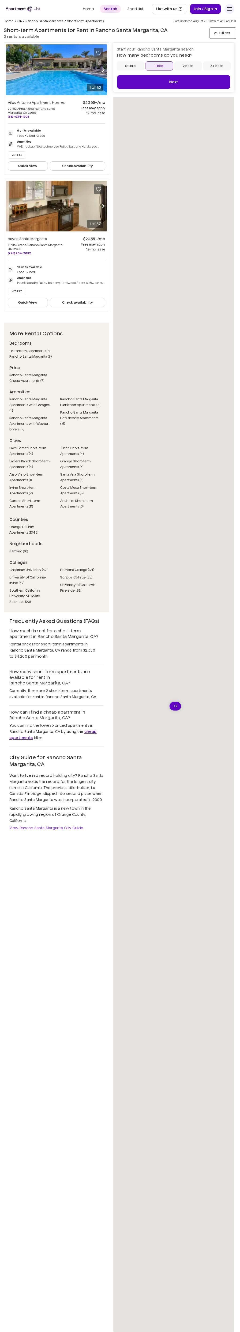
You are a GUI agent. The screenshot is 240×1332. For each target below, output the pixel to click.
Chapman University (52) (28, 570)
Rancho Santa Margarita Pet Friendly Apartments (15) (79, 418)
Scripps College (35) (76, 577)
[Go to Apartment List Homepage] (23, 8)
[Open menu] (229, 9)
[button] (175, 706)
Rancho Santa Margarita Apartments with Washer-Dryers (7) (29, 423)
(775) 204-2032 (19, 253)
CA (19, 21)
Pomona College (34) (77, 570)
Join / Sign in (205, 9)
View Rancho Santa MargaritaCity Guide (46, 828)
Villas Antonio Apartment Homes (36, 103)
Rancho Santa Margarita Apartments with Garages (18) (29, 404)
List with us (171, 10)
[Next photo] (103, 69)
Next (173, 82)
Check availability (77, 166)
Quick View (28, 166)
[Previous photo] (9, 69)
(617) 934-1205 (18, 116)
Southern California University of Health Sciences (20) (24, 596)
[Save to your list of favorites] (98, 53)
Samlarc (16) (18, 551)
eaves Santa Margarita (27, 239)
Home (9, 21)
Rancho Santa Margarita (44, 21)
